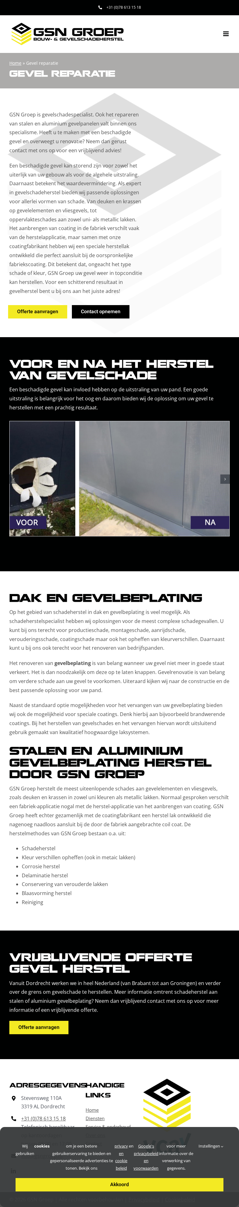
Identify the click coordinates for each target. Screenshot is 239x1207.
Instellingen (210, 1146)
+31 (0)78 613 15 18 (43, 1118)
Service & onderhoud (108, 1127)
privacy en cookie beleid (121, 1157)
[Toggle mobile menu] (226, 34)
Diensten (95, 1118)
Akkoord (119, 1184)
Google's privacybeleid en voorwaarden (146, 1157)
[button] (14, 479)
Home (15, 63)
